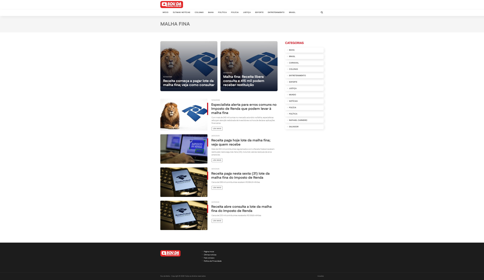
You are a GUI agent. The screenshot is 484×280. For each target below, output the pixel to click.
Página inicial (209, 251)
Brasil (292, 12)
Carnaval (294, 63)
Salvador (293, 126)
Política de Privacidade (213, 261)
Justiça (247, 12)
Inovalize (320, 276)
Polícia (234, 12)
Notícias (293, 101)
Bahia (211, 12)
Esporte (259, 12)
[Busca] (322, 12)
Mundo (292, 94)
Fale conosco (209, 258)
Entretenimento (276, 12)
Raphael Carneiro (298, 120)
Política (222, 12)
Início (166, 12)
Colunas (199, 12)
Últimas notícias (181, 12)
